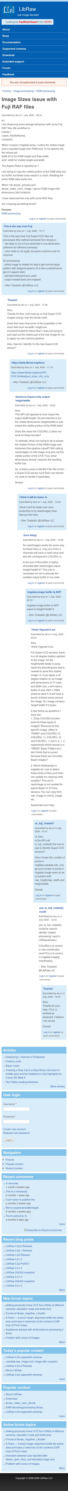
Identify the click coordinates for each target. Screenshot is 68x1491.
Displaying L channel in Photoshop (25, 1057)
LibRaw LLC (46, 1478)
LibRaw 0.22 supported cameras (24, 1374)
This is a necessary (16, 1191)
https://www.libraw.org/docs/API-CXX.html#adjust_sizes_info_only (30, 374)
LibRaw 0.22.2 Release (19, 1246)
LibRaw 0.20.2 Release (19, 1366)
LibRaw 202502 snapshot (20, 1272)
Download (8, 55)
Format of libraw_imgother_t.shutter (25, 1313)
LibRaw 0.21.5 (14, 1259)
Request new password (16, 1133)
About (6, 29)
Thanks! (12, 300)
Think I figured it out (43, 629)
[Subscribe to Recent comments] (34, 1230)
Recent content (14, 1168)
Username (9, 1104)
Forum (6, 68)
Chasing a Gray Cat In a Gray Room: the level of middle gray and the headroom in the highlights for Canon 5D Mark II (34, 1073)
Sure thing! (30, 535)
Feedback (8, 74)
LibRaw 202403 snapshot (20, 1281)
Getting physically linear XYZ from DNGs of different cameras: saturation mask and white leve (35, 1307)
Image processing (24, 91)
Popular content (14, 1164)
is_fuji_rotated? (44, 823)
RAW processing (45, 91)
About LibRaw (14, 1370)
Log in (32, 218)
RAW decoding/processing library (24, 1407)
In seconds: (12, 1183)
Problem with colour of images (23, 1337)
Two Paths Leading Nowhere (22, 1082)
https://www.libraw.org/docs (28, 362)
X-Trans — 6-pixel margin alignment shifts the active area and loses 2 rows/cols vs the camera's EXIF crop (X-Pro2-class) (35, 1321)
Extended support (13, 61)
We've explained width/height (22, 1207)
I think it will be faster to (33, 497)
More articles (57, 1086)
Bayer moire (12, 1065)
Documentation (11, 42)
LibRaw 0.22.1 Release (19, 1250)
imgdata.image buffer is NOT (44, 592)
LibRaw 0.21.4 (14, 1268)
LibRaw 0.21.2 (14, 1285)
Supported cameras (14, 48)
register (42, 218)
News (5, 36)
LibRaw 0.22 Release (18, 1255)
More (62, 1290)
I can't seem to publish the (20, 1199)
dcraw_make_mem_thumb (20, 1403)
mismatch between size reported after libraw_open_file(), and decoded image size (30, 1457)
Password (9, 1116)
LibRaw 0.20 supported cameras (24, 1357)
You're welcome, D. (16, 1216)
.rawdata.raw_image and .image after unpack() (32, 1361)
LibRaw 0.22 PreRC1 (18, 1263)
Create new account (14, 1129)
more (62, 1224)
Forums (6, 91)
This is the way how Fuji (18, 226)
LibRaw (27, 8)
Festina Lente (13, 1061)
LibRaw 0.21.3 (14, 1277)
